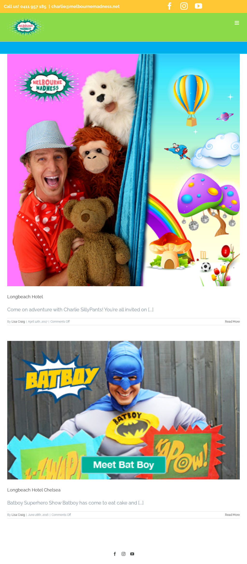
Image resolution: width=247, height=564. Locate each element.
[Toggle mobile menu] (237, 22)
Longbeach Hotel (25, 296)
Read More (232, 321)
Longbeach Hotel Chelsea (34, 489)
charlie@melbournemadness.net (85, 6)
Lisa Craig (18, 321)
